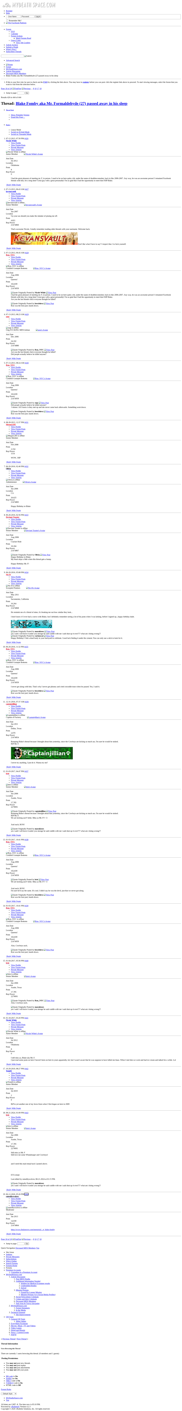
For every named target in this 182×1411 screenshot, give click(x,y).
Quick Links (16, 40)
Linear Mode (16, 130)
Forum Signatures (23, 1308)
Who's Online (11, 1261)
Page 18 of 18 (6, 89)
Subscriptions (11, 1259)
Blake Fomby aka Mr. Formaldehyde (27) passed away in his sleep (71, 103)
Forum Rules (6, 1389)
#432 (26, 466)
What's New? (11, 49)
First (19, 89)
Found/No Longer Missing (31, 1292)
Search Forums (12, 1263)
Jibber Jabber (21, 1321)
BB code (9, 1376)
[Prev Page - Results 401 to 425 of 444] (26, 89)
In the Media (21, 1310)
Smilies (9, 1378)
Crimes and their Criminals (26, 1299)
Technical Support (18, 1312)
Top (37, 1248)
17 (38, 89)
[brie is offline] (30, 787)
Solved (23, 1288)
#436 (27, 702)
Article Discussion (13, 71)
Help (8, 13)
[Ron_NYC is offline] (42, 268)
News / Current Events (20, 1332)
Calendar (14, 34)
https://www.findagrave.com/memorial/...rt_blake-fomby (33, 1230)
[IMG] (8, 1381)
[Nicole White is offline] (33, 154)
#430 (27, 363)
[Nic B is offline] (32, 588)
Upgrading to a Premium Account (24, 1272)
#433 (26, 515)
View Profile (16, 143)
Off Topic (10, 1317)
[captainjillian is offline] (36, 717)
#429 (27, 314)
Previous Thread (8, 1339)
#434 (26, 572)
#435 (26, 647)
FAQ (13, 31)
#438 (26, 840)
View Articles (16, 150)
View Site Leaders (23, 43)
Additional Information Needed (28, 1281)
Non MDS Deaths (23, 1279)
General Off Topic (18, 1319)
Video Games (16, 1328)
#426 (26, 138)
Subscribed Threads (13, 52)
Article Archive (12, 45)
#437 (26, 771)
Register (9, 11)
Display (8, 125)
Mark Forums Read (23, 38)
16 (36, 89)
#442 (26, 1069)
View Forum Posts (18, 145)
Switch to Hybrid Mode (20, 132)
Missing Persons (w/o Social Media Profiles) (38, 1295)
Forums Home (11, 1266)
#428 (27, 253)
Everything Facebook (19, 1323)
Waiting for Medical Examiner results (35, 1283)
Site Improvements (23, 1315)
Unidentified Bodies (29, 1286)
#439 (26, 906)
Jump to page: (11, 93)
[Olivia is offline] (29, 482)
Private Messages (12, 1257)
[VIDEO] (9, 1383)
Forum (8, 29)
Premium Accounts (13, 1270)
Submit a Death (12, 47)
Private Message (17, 147)
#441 (26, 1018)
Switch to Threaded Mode (21, 134)
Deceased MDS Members (16, 73)
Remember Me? (14, 21)
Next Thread (22, 1339)
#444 (26, 1194)
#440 (26, 961)
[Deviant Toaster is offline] (34, 530)
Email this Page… (18, 117)
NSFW (13, 1335)
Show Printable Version (20, 115)
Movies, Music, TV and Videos (23, 1326)
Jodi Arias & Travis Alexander (27, 1303)
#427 (27, 189)
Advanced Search (13, 60)
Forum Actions (17, 36)
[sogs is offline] (42, 330)
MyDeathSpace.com (14, 69)
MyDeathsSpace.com (14, 1398)
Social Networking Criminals (27, 1297)
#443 (26, 1113)
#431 (26, 422)
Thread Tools (10, 110)
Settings (9, 1254)
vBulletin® (15, 1407)
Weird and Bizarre (18, 1330)
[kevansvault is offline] (33, 205)
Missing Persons (22, 1290)
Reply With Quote (13, 185)
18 (40, 89)
